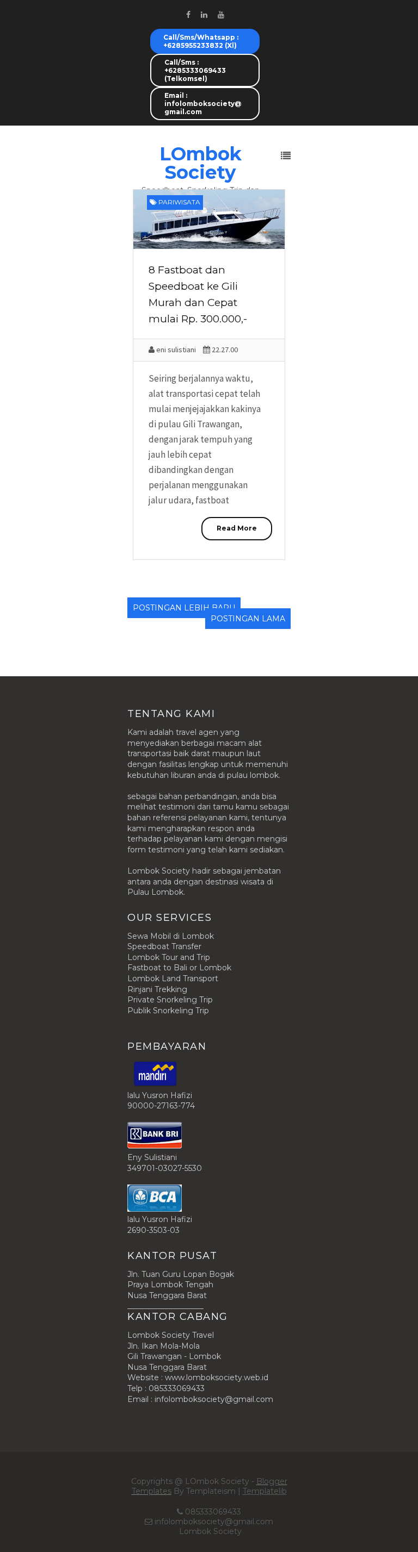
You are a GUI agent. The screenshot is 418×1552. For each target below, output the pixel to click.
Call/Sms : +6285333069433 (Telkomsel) (195, 70)
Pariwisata (179, 202)
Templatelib (265, 1491)
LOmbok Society (200, 163)
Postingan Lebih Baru (184, 608)
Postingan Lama (248, 619)
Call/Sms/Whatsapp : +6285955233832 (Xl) (200, 41)
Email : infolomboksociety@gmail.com (203, 103)
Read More (237, 528)
